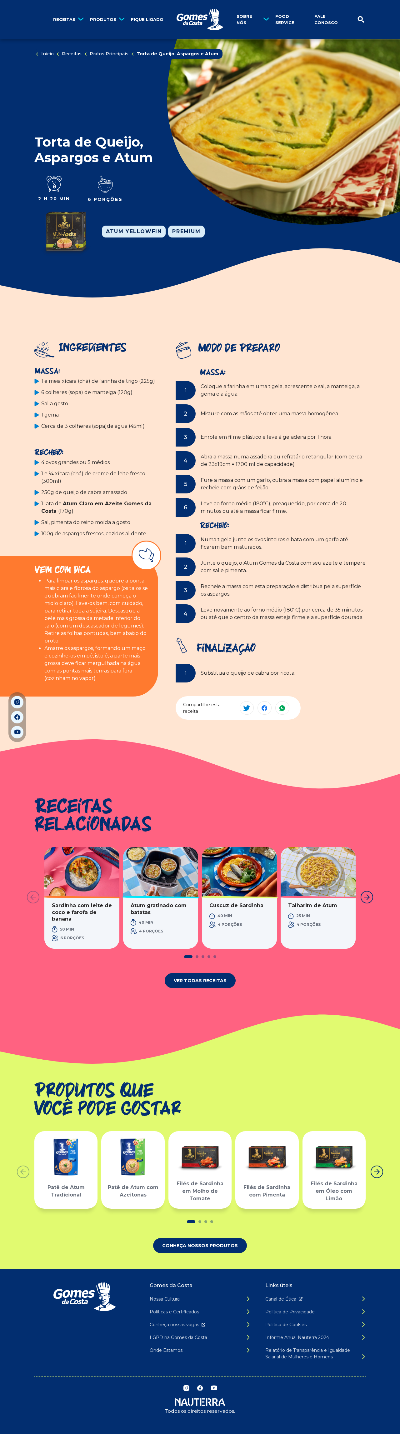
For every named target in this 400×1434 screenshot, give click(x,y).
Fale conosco (326, 19)
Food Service (284, 19)
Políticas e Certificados (174, 1312)
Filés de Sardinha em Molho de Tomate (200, 1191)
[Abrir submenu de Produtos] (121, 19)
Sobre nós (244, 19)
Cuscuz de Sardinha (236, 905)
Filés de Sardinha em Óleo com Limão (334, 1191)
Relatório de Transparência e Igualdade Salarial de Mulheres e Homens (307, 1353)
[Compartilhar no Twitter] (247, 708)
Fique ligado (147, 19)
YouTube (17, 732)
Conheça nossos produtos (200, 1245)
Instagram (17, 702)
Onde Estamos (166, 1350)
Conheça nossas (174, 1324)
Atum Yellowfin (134, 231)
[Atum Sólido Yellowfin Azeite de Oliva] (65, 232)
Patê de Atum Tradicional (66, 1191)
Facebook (17, 717)
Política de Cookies (286, 1324)
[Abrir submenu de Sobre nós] (266, 19)
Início (47, 54)
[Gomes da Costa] (200, 19)
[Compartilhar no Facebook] (265, 708)
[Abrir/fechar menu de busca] (361, 19)
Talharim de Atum (312, 905)
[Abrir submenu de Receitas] (80, 19)
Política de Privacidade (290, 1312)
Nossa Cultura (165, 1299)
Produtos (103, 19)
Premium (186, 231)
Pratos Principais (109, 54)
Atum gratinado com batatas (159, 908)
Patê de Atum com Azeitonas (133, 1191)
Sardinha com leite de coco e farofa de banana (82, 912)
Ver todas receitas (200, 980)
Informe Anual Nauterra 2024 (297, 1337)
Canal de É (280, 1299)
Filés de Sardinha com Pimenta (266, 1191)
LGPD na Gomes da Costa (178, 1337)
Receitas (64, 19)
